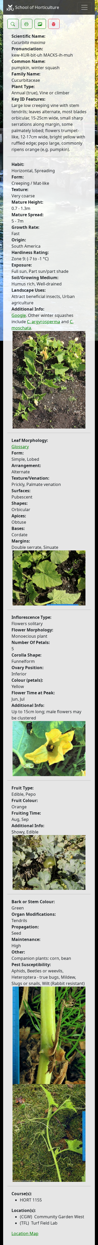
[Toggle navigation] (84, 7)
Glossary (20, 447)
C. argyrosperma (43, 321)
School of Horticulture (36, 7)
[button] (13, 24)
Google (18, 315)
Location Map (24, 1233)
